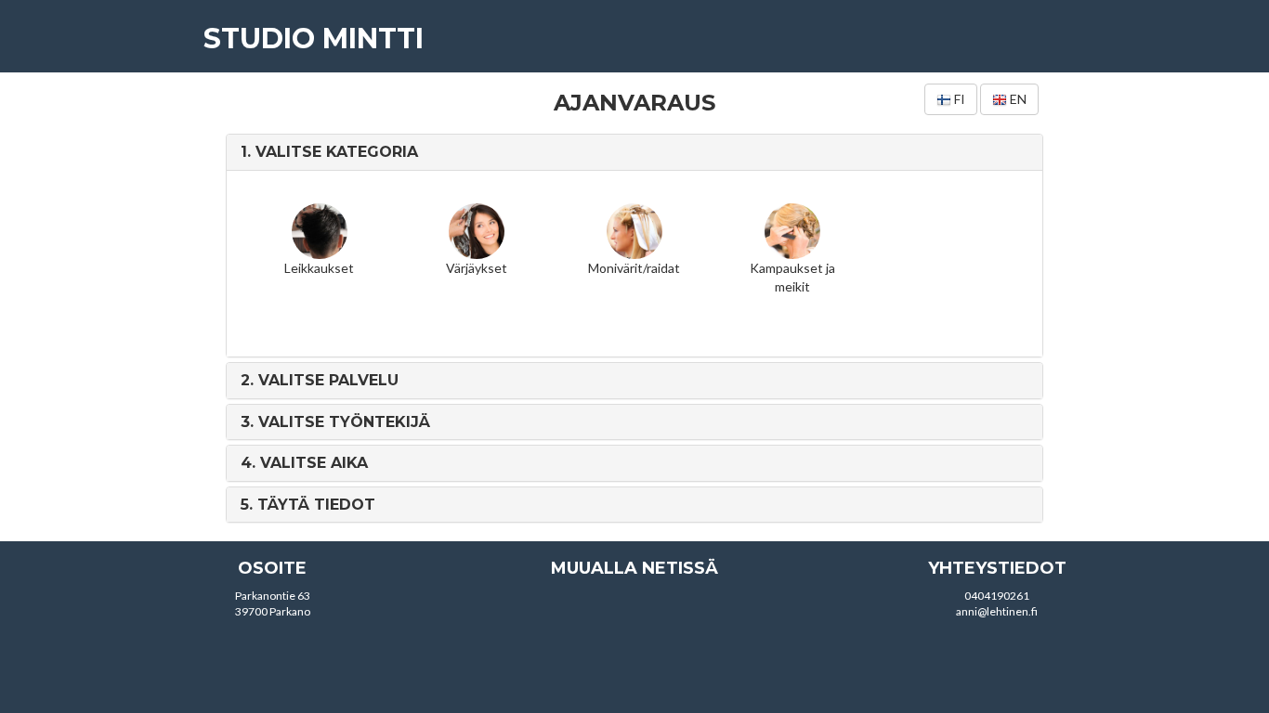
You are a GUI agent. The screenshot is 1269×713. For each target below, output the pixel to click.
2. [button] (320, 380)
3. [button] (335, 422)
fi (958, 99)
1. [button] (329, 152)
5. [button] (308, 504)
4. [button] (304, 463)
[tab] (635, 152)
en (1017, 99)
